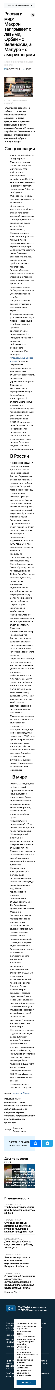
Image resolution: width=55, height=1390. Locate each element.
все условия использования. (25, 1362)
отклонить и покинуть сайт (24, 1374)
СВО (20, 5)
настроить (22, 1370)
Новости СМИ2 (12, 1292)
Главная (11, 5)
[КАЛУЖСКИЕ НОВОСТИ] (10, 1308)
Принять (26, 1382)
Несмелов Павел (20, 1093)
